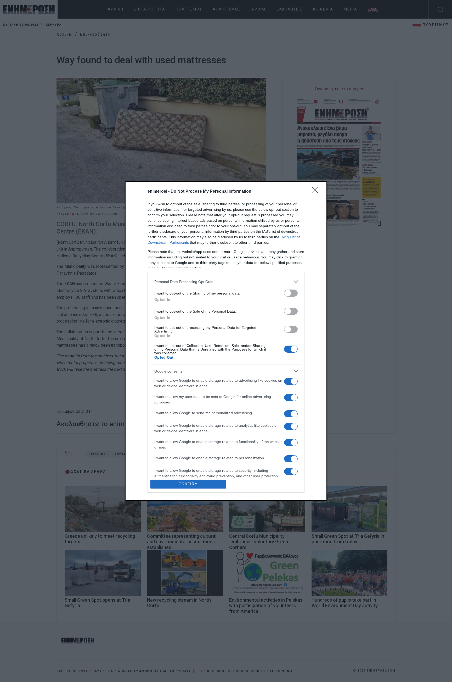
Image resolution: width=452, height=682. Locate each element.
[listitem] (226, 281)
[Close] (316, 192)
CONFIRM (188, 484)
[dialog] (226, 341)
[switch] (291, 293)
